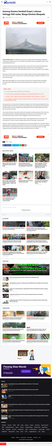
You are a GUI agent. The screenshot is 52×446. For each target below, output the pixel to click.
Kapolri (17, 427)
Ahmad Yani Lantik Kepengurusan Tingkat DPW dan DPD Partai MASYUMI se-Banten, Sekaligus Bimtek (29, 289)
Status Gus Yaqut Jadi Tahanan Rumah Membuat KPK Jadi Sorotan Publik (23, 389)
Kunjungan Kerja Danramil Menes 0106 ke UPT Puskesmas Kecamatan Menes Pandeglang (36, 318)
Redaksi (13, 437)
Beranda (4, 8)
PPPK (3, 429)
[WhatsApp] (20, 145)
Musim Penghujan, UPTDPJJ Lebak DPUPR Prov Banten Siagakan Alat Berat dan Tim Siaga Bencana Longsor (41, 165)
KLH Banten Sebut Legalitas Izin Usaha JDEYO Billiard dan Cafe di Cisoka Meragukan (13, 229)
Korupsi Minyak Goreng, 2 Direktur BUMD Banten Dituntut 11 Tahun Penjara (23, 383)
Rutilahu (48, 429)
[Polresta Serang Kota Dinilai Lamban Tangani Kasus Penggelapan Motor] (6, 279)
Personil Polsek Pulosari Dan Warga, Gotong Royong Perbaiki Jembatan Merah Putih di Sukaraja (13, 330)
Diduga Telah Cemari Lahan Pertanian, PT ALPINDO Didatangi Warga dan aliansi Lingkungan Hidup (37, 253)
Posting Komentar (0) (26, 210)
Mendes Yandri (37, 427)
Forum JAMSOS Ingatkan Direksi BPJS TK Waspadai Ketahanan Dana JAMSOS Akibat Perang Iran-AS (28, 410)
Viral (39, 431)
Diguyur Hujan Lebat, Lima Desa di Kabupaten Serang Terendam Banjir (9, 164)
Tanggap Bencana (32, 431)
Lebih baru (4, 214)
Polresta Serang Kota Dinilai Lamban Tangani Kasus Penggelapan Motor (24, 277)
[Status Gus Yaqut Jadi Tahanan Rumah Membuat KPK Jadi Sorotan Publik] (4, 391)
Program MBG (41, 429)
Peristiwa (10, 141)
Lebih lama (48, 214)
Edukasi (31, 425)
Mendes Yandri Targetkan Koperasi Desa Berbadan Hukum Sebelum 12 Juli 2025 (25, 96)
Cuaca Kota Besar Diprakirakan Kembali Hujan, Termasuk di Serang (41, 182)
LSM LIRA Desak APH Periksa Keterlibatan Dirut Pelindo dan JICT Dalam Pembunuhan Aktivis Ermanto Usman (29, 396)
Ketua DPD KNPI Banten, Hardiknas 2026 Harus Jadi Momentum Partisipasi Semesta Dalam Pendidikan (29, 404)
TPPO (26, 431)
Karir (40, 437)
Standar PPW (23, 437)
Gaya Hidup (37, 425)
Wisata (43, 431)
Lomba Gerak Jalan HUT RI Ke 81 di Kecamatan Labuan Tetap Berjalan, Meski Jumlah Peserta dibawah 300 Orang (28, 301)
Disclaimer (35, 437)
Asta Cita (9, 425)
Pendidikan (8, 429)
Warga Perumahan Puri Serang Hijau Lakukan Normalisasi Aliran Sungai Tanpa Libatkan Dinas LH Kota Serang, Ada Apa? (37, 229)
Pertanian (14, 429)
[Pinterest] (23, 145)
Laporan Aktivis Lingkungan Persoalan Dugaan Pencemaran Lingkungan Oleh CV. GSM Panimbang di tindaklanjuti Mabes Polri (13, 253)
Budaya (26, 425)
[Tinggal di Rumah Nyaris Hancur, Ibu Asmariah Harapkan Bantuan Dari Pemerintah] (6, 296)
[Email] (25, 145)
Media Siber (29, 437)
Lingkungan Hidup (28, 427)
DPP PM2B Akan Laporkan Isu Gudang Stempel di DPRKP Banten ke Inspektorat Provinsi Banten (29, 283)
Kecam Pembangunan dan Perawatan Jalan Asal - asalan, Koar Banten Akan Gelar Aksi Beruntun (37, 330)
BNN (18, 425)
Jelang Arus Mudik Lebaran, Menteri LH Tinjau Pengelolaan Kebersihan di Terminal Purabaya (12, 241)
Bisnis (22, 425)
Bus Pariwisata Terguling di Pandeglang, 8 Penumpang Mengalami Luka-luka (25, 94)
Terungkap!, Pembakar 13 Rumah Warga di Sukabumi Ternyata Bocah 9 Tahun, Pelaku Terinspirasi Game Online (26, 99)
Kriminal (21, 427)
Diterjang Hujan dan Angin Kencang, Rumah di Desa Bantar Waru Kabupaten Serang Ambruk (25, 164)
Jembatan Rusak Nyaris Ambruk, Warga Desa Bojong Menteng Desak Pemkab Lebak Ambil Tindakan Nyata (37, 341)
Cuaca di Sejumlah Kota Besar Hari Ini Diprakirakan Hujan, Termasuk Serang (9, 199)
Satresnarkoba (12, 431)
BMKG (8, 8)
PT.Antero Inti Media (29, 439)
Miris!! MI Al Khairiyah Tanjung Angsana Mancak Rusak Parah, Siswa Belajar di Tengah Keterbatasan (14, 341)
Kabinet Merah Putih (10, 427)
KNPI (3, 427)
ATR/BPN (4, 425)
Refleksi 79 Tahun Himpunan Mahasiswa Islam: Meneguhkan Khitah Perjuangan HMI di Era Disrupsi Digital (28, 416)
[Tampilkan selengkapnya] (28, 145)
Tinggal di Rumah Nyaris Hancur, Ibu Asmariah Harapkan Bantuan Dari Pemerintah (26, 294)
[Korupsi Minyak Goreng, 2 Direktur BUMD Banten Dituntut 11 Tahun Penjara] (4, 385)
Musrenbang (44, 427)
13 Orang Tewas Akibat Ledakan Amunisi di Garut (18, 91)
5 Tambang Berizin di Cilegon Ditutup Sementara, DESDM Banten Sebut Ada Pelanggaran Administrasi (37, 241)
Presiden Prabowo (33, 429)
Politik (26, 429)
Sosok (22, 431)
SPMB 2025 (4, 431)
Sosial (17, 431)
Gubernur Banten (44, 425)
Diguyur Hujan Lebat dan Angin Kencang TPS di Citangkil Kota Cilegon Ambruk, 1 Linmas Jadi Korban (9, 182)
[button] (1, 2)
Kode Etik (17, 437)
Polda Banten (21, 429)
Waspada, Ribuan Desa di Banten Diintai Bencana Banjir (26, 181)
